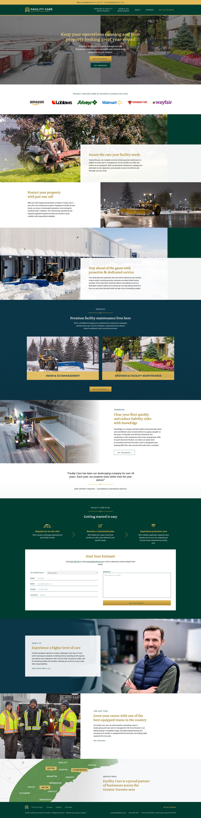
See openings (99, 741)
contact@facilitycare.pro (95, 562)
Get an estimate (100, 59)
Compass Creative (80, 813)
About (138, 10)
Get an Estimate (166, 10)
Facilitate (68, 807)
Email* (32, 584)
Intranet (59, 807)
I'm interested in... (37, 573)
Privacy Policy (37, 807)
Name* (32, 578)
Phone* (33, 589)
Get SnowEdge (100, 65)
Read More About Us (41, 668)
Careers (150, 10)
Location (34, 595)
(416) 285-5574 (112, 2)
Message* (107, 572)
